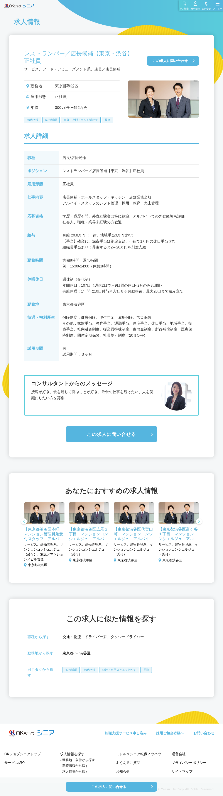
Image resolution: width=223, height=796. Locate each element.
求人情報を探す (72, 754)
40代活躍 (32, 120)
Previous (24, 521)
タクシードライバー (127, 637)
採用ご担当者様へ (170, 733)
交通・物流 (72, 637)
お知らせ (123, 771)
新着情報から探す (75, 765)
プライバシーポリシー (189, 763)
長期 (107, 120)
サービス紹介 (14, 763)
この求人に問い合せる (111, 434)
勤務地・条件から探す (78, 760)
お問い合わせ (203, 733)
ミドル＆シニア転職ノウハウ (138, 754)
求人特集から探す (75, 771)
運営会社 (179, 754)
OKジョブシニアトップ (22, 754)
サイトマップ (182, 771)
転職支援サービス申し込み (126, 733)
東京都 (68, 653)
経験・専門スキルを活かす (81, 120)
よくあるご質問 (128, 763)
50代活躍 (51, 120)
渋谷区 (85, 653)
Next (199, 521)
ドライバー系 (96, 637)
